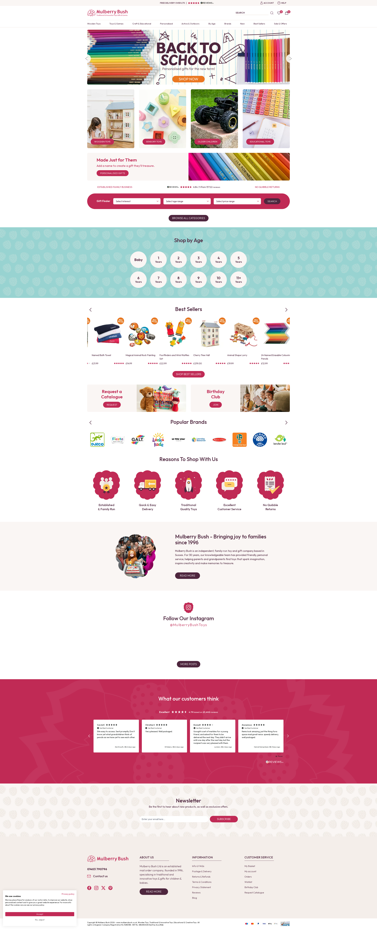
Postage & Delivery (201, 871)
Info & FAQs (198, 866)
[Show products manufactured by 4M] (260, 440)
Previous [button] (86, 58)
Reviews (196, 892)
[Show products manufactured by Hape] (179, 440)
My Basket (249, 866)
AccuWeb (159, 925)
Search (272, 201)
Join (215, 404)
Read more (154, 891)
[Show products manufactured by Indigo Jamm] (219, 440)
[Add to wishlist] (91, 342)
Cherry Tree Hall (130, 355)
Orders (248, 876)
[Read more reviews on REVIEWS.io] (274, 762)
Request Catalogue (254, 892)
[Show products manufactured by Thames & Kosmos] (199, 440)
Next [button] (290, 58)
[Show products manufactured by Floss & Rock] (158, 440)
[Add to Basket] (91, 347)
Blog (194, 897)
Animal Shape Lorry (166, 355)
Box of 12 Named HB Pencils (271, 355)
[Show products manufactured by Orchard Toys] (97, 440)
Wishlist (248, 881)
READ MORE (187, 575)
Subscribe (224, 819)
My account (250, 871)
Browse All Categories (188, 218)
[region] (188, 736)
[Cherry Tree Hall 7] (138, 333)
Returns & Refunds (201, 876)
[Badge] (116, 320)
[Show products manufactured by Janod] (240, 440)
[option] (188, 57)
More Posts (188, 664)
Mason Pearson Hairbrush (236, 355)
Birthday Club (251, 887)
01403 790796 (97, 869)
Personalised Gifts (112, 173)
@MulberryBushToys (188, 625)
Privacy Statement (201, 887)
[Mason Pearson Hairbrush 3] (239, 333)
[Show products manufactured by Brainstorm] (138, 440)
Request (112, 404)
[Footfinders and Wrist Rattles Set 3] (104, 333)
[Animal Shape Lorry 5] (172, 333)
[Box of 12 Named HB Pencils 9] (273, 333)
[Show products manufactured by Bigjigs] (280, 439)
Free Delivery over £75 (172, 3)
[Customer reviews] (201, 3)
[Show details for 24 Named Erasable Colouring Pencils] (206, 333)
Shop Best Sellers (188, 374)
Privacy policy (68, 894)
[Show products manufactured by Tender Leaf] (118, 440)
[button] (89, 736)
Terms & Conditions (201, 881)
